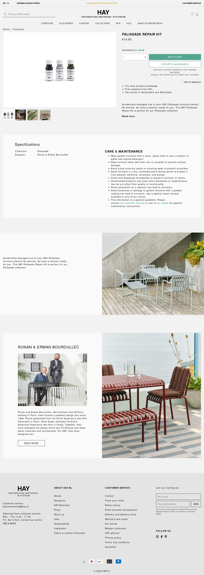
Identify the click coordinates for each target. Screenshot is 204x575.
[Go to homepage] (103, 12)
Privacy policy (113, 537)
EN (4, 3)
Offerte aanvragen (175, 64)
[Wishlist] (192, 14)
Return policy (112, 505)
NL (8, 3)
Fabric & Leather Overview (69, 532)
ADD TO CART (175, 57)
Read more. (129, 116)
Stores (58, 495)
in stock (140, 49)
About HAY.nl (63, 487)
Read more (31, 443)
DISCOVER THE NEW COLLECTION (102, 3)
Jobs (56, 519)
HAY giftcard (112, 532)
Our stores (111, 523)
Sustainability (62, 523)
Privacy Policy (169, 511)
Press (57, 509)
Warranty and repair (116, 519)
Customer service (191, 3)
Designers (60, 500)
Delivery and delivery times (120, 514)
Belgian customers (115, 528)
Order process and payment (121, 509)
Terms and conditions (117, 542)
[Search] (5, 14)
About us (59, 514)
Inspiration (60, 528)
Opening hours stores (28, 3)
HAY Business (62, 505)
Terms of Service (187, 511)
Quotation (110, 546)
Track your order (114, 500)
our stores (163, 202)
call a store (9, 522)
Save (196, 503)
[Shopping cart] (200, 14)
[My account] (197, 14)
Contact (109, 495)
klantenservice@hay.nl (16, 506)
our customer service (132, 202)
